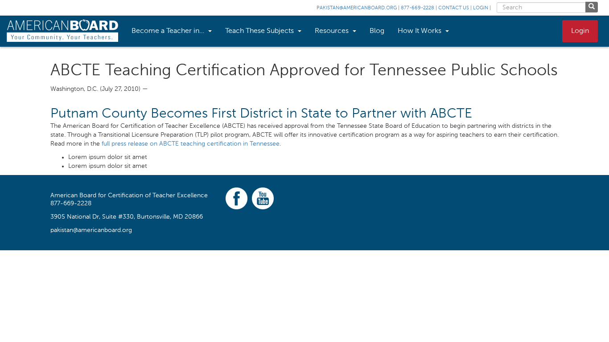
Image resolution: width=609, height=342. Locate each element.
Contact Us (453, 8)
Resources (332, 31)
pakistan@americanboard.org (357, 8)
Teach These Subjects (260, 31)
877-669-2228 (417, 8)
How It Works (420, 31)
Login (480, 8)
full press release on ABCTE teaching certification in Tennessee (191, 144)
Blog (377, 31)
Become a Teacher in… (169, 31)
